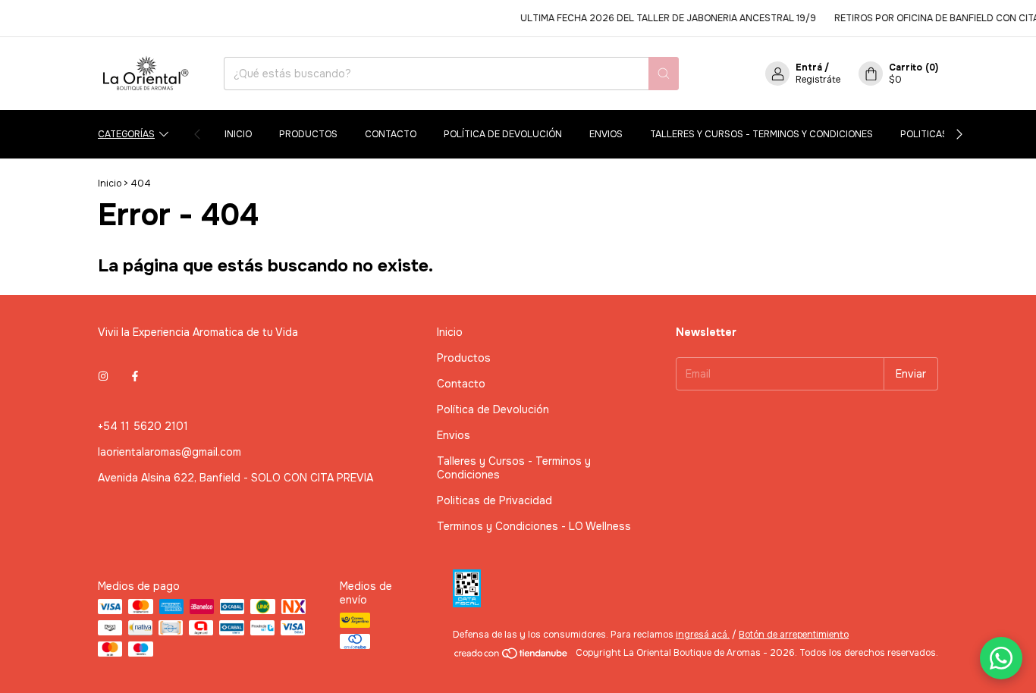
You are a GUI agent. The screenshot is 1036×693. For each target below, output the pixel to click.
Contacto (390, 134)
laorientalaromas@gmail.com (169, 452)
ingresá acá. (703, 635)
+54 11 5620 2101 (143, 426)
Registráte (818, 80)
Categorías (126, 134)
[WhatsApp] (1001, 658)
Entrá (809, 67)
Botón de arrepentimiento (794, 635)
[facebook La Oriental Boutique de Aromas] (135, 376)
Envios (606, 134)
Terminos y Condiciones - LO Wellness (534, 526)
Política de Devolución (503, 134)
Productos (308, 134)
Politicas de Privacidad (494, 500)
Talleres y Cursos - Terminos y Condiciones (761, 134)
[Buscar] (663, 73)
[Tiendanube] (511, 657)
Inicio (238, 134)
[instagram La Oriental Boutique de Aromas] (103, 376)
